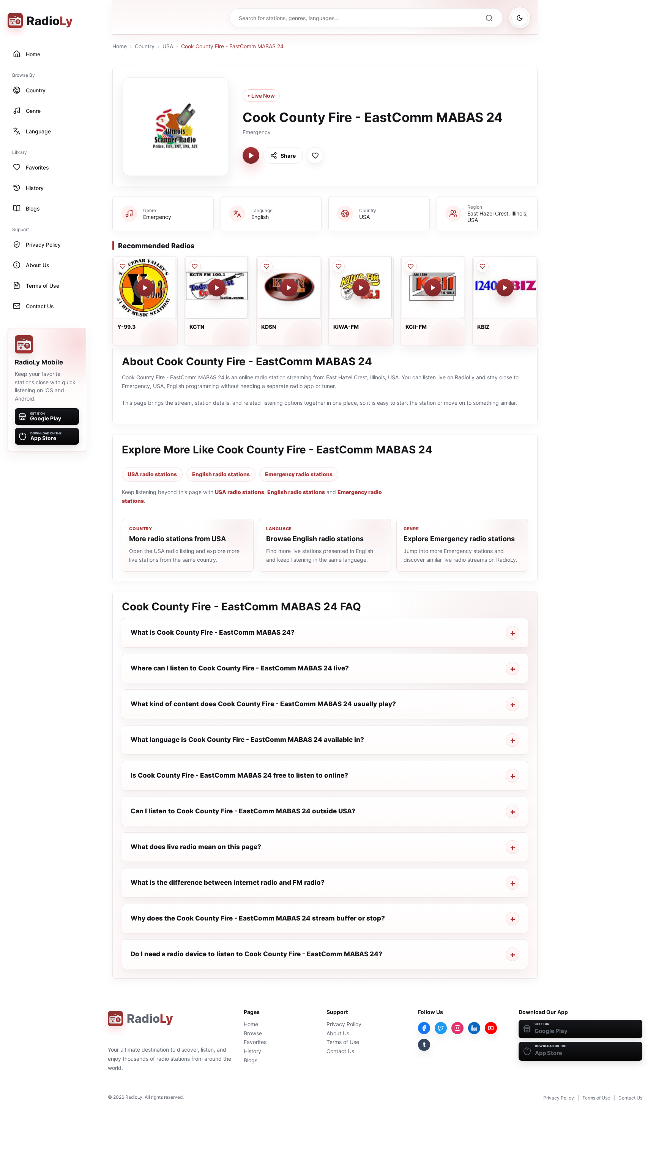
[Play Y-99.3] (145, 287)
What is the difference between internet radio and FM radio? (228, 882)
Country (145, 46)
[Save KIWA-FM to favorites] (339, 266)
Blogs (250, 1060)
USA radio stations (152, 474)
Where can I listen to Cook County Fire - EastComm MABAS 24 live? (240, 668)
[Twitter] (441, 1028)
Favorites (255, 1042)
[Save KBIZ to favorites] (482, 266)
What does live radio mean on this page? (196, 847)
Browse (253, 1033)
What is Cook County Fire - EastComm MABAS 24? (213, 632)
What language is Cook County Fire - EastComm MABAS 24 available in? (247, 739)
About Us (337, 1033)
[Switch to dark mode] (519, 18)
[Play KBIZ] (505, 287)
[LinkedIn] (474, 1028)
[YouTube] (491, 1028)
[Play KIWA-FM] (361, 287)
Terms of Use (342, 1042)
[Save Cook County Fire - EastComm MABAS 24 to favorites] (315, 155)
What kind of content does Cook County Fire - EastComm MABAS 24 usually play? (263, 704)
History (252, 1051)
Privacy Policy (343, 1024)
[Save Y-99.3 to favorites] (123, 266)
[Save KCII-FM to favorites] (411, 266)
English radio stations (221, 474)
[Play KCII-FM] (433, 287)
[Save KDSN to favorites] (266, 266)
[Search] (489, 17)
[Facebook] (424, 1028)
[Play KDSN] (289, 287)
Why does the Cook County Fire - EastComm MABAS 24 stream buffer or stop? (258, 918)
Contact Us (340, 1051)
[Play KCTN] (217, 287)
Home (119, 46)
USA (167, 46)
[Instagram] (457, 1028)
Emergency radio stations (299, 474)
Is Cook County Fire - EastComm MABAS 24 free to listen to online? (239, 775)
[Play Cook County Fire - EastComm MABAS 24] (251, 155)
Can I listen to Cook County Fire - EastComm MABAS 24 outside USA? (243, 811)
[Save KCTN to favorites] (195, 266)
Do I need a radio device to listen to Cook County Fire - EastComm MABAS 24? (256, 954)
